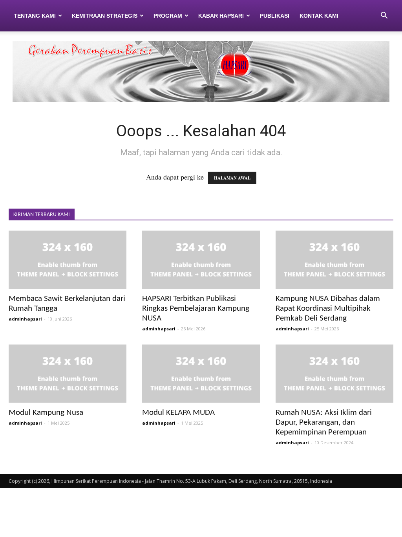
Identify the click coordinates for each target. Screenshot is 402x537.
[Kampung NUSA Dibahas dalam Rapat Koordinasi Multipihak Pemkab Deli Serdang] (334, 260)
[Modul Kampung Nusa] (67, 374)
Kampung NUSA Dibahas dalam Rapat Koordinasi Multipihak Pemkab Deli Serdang (328, 309)
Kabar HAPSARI (221, 16)
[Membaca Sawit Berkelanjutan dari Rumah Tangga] (67, 260)
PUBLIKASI (274, 16)
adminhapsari (25, 319)
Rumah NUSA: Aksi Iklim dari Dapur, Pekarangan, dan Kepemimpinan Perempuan (324, 422)
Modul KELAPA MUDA (178, 413)
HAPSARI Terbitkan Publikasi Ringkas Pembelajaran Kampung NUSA (195, 309)
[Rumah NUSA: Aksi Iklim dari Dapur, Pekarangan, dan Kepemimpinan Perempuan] (334, 374)
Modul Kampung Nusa (46, 413)
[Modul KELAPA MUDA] (201, 374)
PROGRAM (167, 16)
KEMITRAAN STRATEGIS (104, 16)
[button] (384, 15)
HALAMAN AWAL (232, 178)
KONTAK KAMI (319, 16)
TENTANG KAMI (35, 16)
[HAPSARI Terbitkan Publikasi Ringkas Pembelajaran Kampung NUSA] (201, 260)
